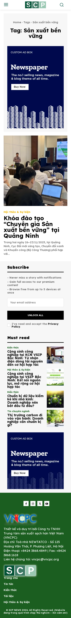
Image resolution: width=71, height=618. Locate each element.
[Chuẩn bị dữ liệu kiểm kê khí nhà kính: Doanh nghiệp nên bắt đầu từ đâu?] (55, 399)
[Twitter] (39, 503)
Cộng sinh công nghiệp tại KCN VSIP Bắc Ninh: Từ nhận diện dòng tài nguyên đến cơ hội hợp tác (25, 358)
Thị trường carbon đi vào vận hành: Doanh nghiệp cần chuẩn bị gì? (25, 420)
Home (17, 22)
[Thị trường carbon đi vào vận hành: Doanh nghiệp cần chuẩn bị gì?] (55, 418)
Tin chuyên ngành (18, 411)
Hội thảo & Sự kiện (17, 212)
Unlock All (35, 315)
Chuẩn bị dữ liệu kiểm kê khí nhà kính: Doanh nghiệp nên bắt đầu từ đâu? (25, 401)
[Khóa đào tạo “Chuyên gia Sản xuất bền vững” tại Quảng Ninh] (35, 171)
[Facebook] (26, 503)
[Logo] (20, 519)
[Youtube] (46, 503)
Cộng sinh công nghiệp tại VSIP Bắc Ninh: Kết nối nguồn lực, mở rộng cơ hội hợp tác (24, 380)
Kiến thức (13, 347)
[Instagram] (33, 503)
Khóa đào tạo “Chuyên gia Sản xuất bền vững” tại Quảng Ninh (31, 226)
